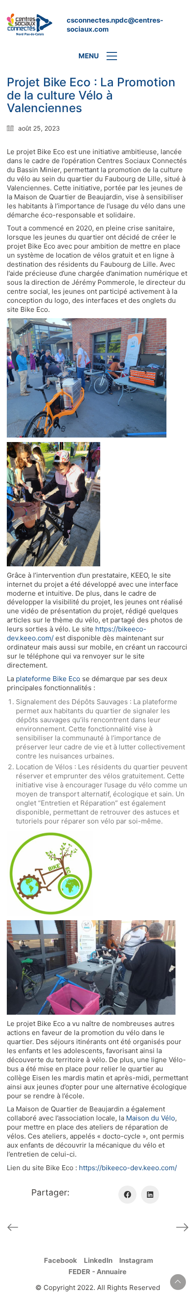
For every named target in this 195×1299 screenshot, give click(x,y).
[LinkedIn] (150, 1195)
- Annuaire (109, 1271)
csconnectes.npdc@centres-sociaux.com (115, 24)
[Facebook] (127, 1195)
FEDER (79, 1271)
